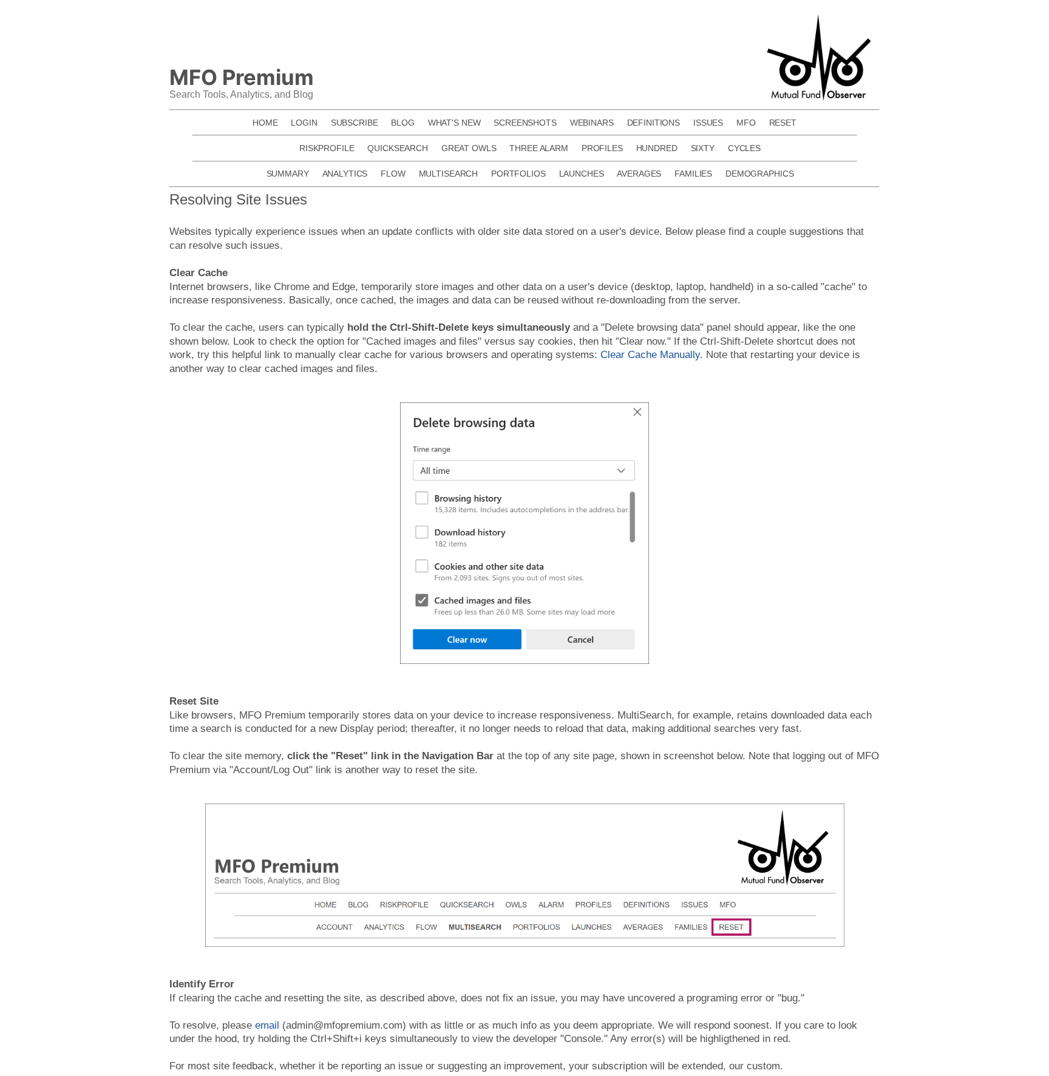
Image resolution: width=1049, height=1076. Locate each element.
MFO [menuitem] (746, 122)
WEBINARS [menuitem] (592, 122)
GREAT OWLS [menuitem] (469, 148)
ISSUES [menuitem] (708, 122)
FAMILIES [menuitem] (693, 173)
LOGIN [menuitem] (304, 122)
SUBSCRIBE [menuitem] (354, 122)
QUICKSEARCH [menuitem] (397, 148)
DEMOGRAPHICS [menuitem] (759, 173)
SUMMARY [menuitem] (287, 173)
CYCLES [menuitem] (744, 148)
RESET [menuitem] (782, 122)
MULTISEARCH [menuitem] (448, 173)
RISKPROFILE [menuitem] (327, 148)
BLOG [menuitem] (402, 122)
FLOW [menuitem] (393, 173)
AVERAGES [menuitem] (639, 173)
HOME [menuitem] (265, 122)
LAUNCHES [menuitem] (581, 173)
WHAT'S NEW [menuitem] (454, 122)
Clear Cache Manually (650, 354)
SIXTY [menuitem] (703, 148)
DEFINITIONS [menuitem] (654, 122)
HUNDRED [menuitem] (656, 148)
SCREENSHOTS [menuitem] (525, 122)
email (267, 1025)
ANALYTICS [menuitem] (345, 173)
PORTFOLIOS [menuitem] (518, 173)
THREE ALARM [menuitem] (538, 148)
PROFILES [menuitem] (602, 148)
